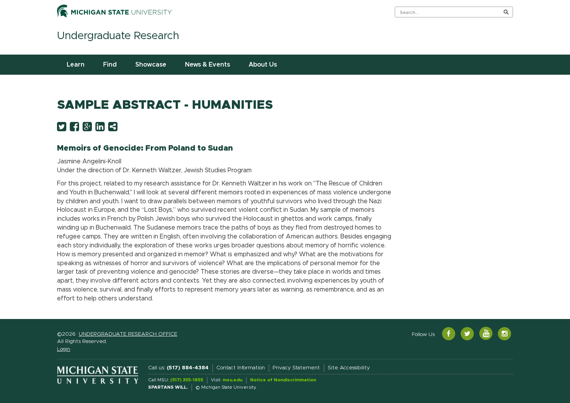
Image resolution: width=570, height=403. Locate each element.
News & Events (207, 65)
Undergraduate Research (118, 36)
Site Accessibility (349, 367)
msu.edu (232, 380)
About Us (263, 65)
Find (110, 65)
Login (63, 349)
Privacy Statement (296, 367)
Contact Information (240, 367)
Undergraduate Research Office (128, 334)
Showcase (150, 65)
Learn (76, 65)
